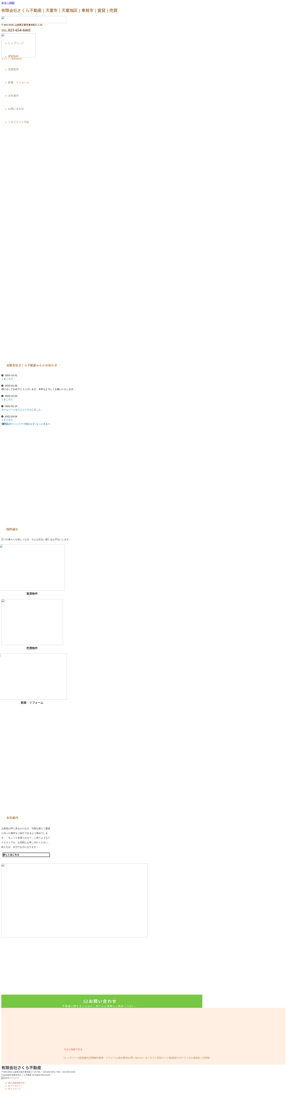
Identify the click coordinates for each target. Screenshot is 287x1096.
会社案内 (123, 1057)
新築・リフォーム (108, 1057)
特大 (20, 59)
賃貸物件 (83, 1057)
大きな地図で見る (73, 1049)
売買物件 (93, 1057)
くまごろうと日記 (152, 1057)
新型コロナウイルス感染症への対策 (190, 1057)
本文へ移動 (8, 2)
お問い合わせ (135, 1057)
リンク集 (166, 1057)
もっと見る (42, 424)
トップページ (71, 1057)
